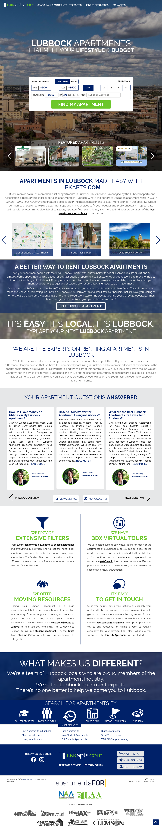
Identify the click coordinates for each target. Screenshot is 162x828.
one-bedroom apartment (131, 557)
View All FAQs (68, 498)
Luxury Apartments (32, 739)
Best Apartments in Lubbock (36, 731)
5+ (126, 88)
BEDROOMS (124, 81)
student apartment (45, 631)
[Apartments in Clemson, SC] (108, 822)
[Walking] (78, 95)
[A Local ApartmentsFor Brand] (80, 782)
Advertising (131, 754)
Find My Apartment (115, 635)
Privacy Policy (93, 765)
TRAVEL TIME (38, 95)
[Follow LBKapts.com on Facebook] (33, 760)
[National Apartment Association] (66, 795)
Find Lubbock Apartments (81, 306)
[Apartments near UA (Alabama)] (78, 822)
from (83, 95)
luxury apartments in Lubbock (33, 544)
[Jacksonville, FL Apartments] (80, 812)
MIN (35, 88)
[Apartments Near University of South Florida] (134, 812)
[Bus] (69, 95)
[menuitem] (41, 731)
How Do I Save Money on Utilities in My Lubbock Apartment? (25, 415)
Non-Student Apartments (75, 735)
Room (74, 81)
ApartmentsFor (29, 779)
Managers (119, 5)
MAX (63, 88)
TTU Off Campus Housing (114, 739)
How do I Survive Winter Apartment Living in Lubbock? (79, 413)
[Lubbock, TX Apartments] (18, 5)
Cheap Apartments (31, 735)
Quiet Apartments (110, 731)
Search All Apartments (52, 5)
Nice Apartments (70, 731)
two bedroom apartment (110, 622)
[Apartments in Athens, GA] (50, 822)
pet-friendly (106, 561)
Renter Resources (97, 5)
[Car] (65, 95)
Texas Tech (76, 5)
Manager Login (133, 760)
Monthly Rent (40, 81)
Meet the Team (132, 767)
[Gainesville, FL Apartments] (52, 812)
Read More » (37, 464)
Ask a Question (98, 498)
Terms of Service (70, 765)
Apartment (62, 81)
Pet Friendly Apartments (74, 739)
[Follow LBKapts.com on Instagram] (42, 760)
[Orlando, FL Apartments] (25, 812)
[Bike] (73, 95)
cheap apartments (64, 544)
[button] (10, 156)
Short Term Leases (111, 735)
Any (88, 88)
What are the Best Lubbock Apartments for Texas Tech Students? (127, 415)
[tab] (24, 715)
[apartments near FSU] (107, 812)
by (60, 95)
